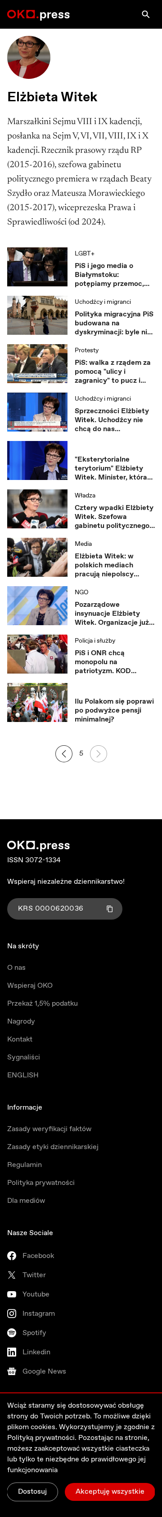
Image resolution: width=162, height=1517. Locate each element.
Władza (85, 496)
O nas (16, 967)
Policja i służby (95, 641)
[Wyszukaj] (146, 14)
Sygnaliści (23, 1057)
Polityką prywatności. (41, 1438)
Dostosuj (32, 1491)
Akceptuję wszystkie (110, 1491)
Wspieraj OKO (30, 985)
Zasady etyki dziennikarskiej (53, 1147)
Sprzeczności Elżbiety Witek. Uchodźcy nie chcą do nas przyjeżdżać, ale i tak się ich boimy (112, 420)
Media (83, 544)
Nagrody (21, 1021)
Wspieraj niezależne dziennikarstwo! (66, 881)
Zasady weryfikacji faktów (49, 1129)
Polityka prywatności (41, 1183)
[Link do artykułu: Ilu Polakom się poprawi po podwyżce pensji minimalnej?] (37, 703)
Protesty (87, 350)
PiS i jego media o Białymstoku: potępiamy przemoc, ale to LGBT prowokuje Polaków (113, 275)
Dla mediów (26, 1201)
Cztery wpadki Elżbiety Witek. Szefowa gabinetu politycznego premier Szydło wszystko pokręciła (114, 517)
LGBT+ (84, 254)
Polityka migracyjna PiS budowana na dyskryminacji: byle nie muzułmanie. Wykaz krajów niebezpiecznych (114, 323)
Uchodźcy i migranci (103, 302)
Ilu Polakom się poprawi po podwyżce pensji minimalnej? (114, 710)
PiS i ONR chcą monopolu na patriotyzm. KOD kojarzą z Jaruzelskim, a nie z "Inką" (114, 662)
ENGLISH (23, 1075)
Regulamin (24, 1165)
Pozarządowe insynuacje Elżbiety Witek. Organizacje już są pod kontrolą (112, 614)
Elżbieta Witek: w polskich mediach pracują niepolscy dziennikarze (104, 565)
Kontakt (19, 1039)
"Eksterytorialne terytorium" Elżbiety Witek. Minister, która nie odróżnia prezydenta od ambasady (111, 468)
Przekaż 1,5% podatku (42, 1003)
